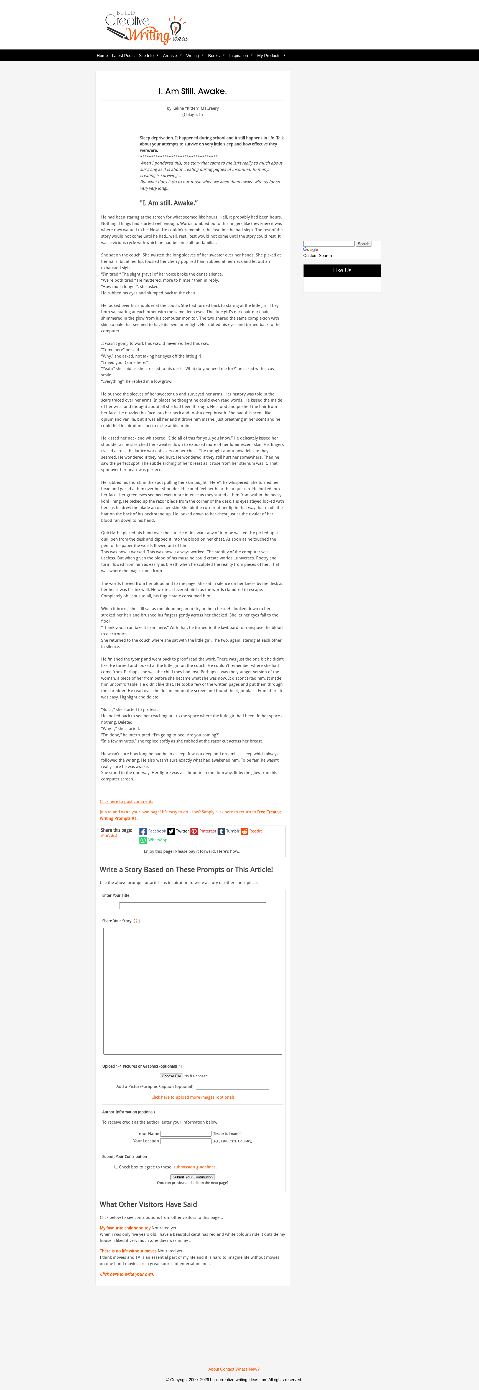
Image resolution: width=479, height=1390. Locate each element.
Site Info (146, 55)
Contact (227, 1369)
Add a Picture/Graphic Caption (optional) (154, 1086)
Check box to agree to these (145, 1167)
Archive (170, 55)
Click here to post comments (126, 801)
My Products (269, 55)
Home (102, 55)
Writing (192, 55)
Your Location (146, 1141)
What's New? (247, 1369)
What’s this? (109, 835)
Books (214, 55)
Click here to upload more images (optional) (192, 1097)
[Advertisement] (342, 151)
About (213, 1369)
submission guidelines (195, 1167)
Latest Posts (123, 55)
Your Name (148, 1133)
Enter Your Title (115, 895)
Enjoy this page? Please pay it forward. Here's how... (192, 851)
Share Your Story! (117, 920)
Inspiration (238, 55)
